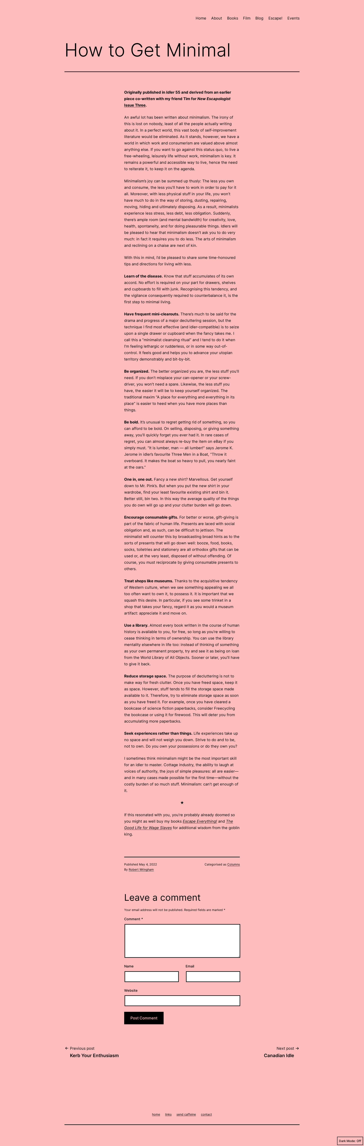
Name (129, 966)
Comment (133, 919)
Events (293, 18)
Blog (259, 18)
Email (190, 966)
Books (232, 18)
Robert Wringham (141, 869)
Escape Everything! (200, 821)
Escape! (275, 18)
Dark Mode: (347, 1141)
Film (246, 18)
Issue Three (135, 105)
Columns (233, 864)
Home (201, 18)
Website (131, 990)
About (216, 18)
